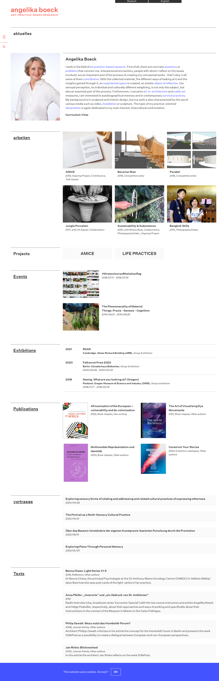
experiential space (115, 83)
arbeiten (21, 137)
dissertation (73, 108)
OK (116, 671)
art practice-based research (108, 66)
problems (72, 71)
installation (109, 103)
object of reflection (166, 83)
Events (20, 276)
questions (170, 66)
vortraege (23, 501)
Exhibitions (24, 350)
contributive (91, 79)
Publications (25, 408)
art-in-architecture (155, 91)
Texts (18, 573)
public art (179, 91)
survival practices (174, 95)
